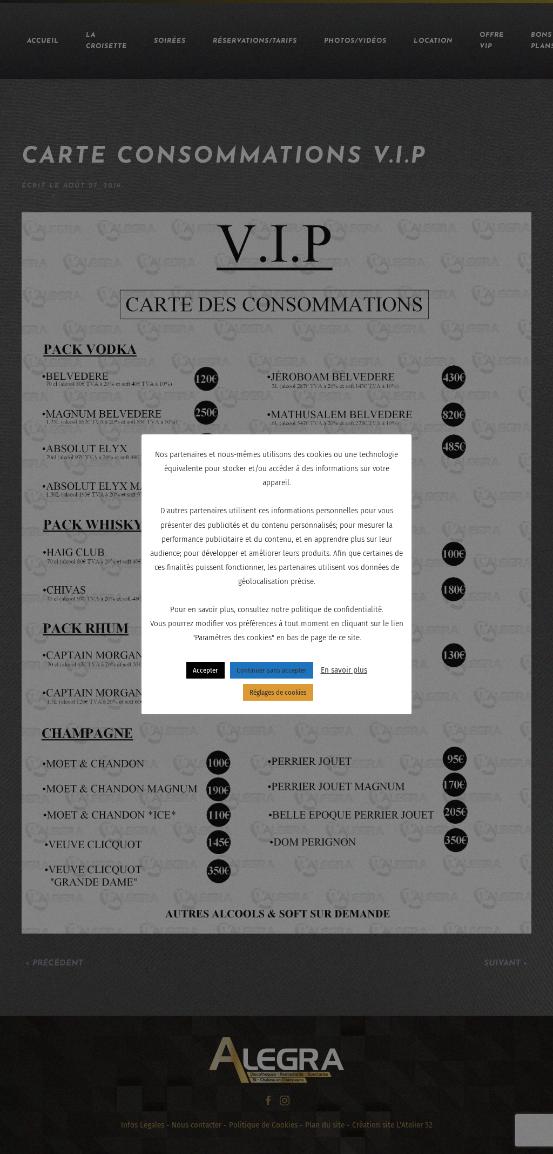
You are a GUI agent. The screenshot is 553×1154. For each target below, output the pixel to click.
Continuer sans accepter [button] (272, 670)
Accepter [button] (205, 670)
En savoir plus (344, 670)
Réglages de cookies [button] (278, 692)
